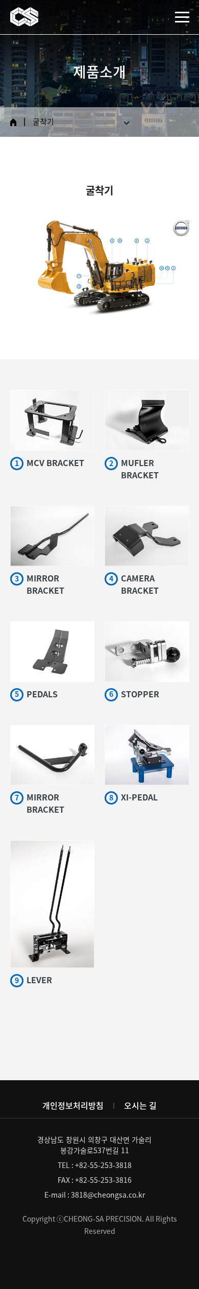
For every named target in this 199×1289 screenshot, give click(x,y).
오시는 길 (140, 1106)
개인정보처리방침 (73, 1106)
